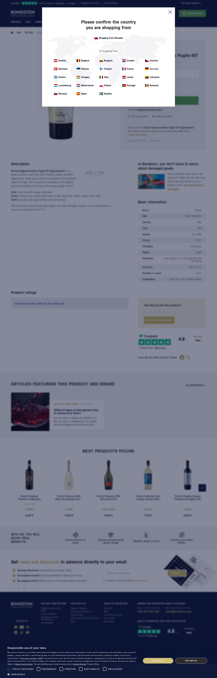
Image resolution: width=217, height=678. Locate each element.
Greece (62, 77)
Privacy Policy (93, 664)
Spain (84, 93)
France (130, 69)
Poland (107, 85)
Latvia (130, 77)
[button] (72, 674)
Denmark (62, 69)
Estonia (85, 69)
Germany (154, 69)
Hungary (85, 77)
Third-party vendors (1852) (31, 658)
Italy (106, 77)
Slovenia (62, 93)
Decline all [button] (191, 660)
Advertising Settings (23, 664)
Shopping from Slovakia (111, 38)
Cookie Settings (79, 664)
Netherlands (87, 85)
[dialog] (108, 660)
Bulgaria (108, 60)
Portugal (131, 85)
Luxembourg (64, 85)
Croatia (130, 60)
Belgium (85, 60)
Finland (107, 69)
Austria (62, 60)
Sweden (108, 93)
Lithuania (154, 77)
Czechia (154, 60)
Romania (154, 85)
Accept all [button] (158, 660)
